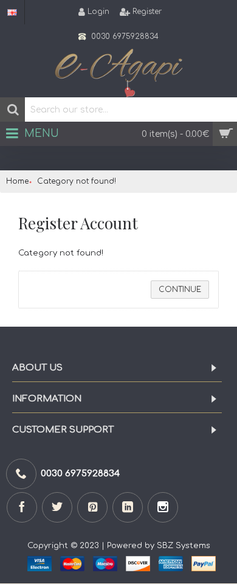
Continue (180, 289)
